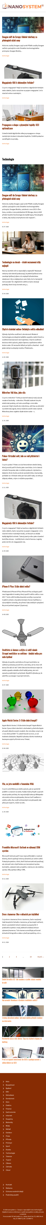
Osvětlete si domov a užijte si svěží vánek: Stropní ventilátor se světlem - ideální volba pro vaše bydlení (22, 653)
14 (31, 957)
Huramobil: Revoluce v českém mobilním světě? (20, 1000)
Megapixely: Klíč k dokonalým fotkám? (18, 82)
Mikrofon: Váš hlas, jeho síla (13, 392)
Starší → (41, 957)
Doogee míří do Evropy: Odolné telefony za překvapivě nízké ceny (19, 38)
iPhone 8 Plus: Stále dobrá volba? (16, 586)
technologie (5, 56)
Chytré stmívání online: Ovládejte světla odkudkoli (23, 329)
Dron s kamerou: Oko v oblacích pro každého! (20, 914)
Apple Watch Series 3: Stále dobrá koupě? (19, 720)
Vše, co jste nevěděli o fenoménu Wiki (18, 784)
